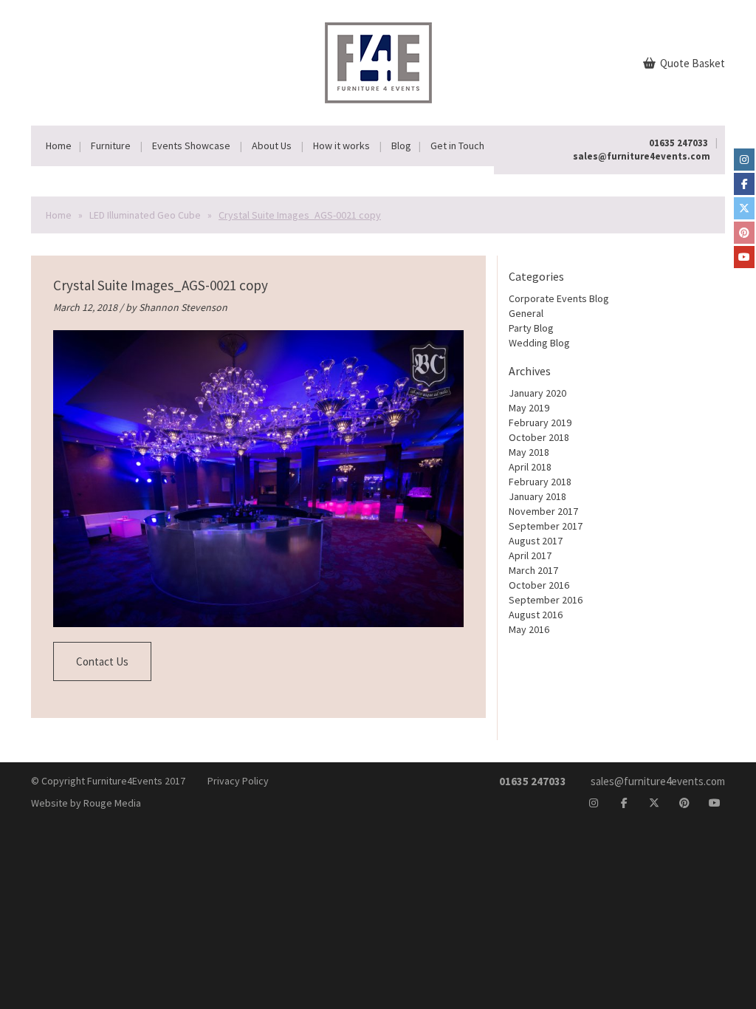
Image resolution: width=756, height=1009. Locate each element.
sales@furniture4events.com (641, 156)
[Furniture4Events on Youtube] (744, 257)
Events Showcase (191, 145)
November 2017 (543, 511)
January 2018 (537, 496)
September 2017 (546, 526)
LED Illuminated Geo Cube (145, 215)
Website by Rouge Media (86, 803)
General (526, 313)
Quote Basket (691, 63)
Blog (401, 145)
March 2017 (533, 570)
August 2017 (536, 540)
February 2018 (540, 481)
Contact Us (102, 661)
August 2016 (536, 614)
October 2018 (539, 437)
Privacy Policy (238, 780)
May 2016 (529, 629)
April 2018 (530, 466)
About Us (272, 145)
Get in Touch (457, 145)
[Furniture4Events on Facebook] (744, 184)
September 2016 (546, 599)
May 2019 (529, 407)
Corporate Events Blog (559, 298)
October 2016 (539, 585)
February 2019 (540, 422)
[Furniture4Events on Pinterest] (744, 233)
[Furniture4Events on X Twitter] (744, 208)
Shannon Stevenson (183, 307)
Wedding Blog (539, 342)
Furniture (111, 145)
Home (59, 145)
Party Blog (531, 328)
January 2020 (537, 393)
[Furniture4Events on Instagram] (744, 159)
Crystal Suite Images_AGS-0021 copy (160, 285)
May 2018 (529, 452)
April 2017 (530, 555)
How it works (341, 145)
